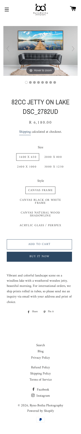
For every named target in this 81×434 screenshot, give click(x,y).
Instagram (43, 396)
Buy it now (39, 256)
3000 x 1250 (54, 166)
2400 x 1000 (26, 166)
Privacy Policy (40, 358)
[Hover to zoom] (40, 51)
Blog (41, 351)
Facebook (42, 390)
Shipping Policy (40, 374)
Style (40, 181)
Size (40, 147)
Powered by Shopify (40, 411)
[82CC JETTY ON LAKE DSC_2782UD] (38, 82)
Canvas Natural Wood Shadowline (40, 214)
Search (40, 345)
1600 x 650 (27, 157)
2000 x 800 (53, 157)
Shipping (25, 132)
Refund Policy (40, 367)
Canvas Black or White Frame (40, 201)
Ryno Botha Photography (46, 406)
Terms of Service (40, 380)
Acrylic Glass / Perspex (40, 225)
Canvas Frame (40, 190)
